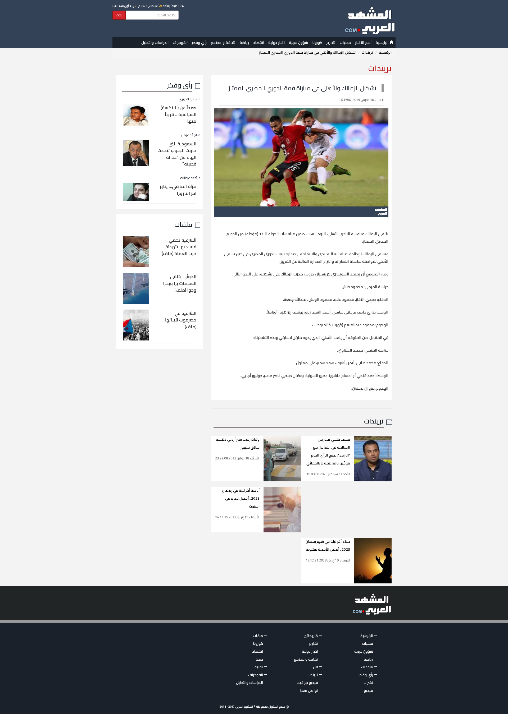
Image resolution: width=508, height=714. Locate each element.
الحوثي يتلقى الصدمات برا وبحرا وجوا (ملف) (179, 283)
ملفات (183, 224)
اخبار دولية (276, 42)
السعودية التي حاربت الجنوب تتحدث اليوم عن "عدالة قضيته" (176, 154)
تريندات (367, 52)
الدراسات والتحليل (155, 42)
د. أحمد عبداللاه (190, 178)
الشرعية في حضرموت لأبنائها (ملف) (180, 320)
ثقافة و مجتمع (223, 42)
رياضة (244, 42)
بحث (119, 15)
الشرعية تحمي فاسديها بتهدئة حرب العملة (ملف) (179, 247)
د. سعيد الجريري (189, 99)
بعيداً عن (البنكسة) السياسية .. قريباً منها (178, 114)
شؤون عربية (298, 42)
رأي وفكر (199, 42)
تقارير (330, 42)
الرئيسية (382, 42)
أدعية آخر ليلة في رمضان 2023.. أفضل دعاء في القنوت (241, 498)
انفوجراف (180, 42)
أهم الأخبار (363, 42)
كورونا (317, 42)
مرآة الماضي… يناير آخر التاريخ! (178, 189)
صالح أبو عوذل (190, 135)
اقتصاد (258, 42)
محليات (345, 42)
